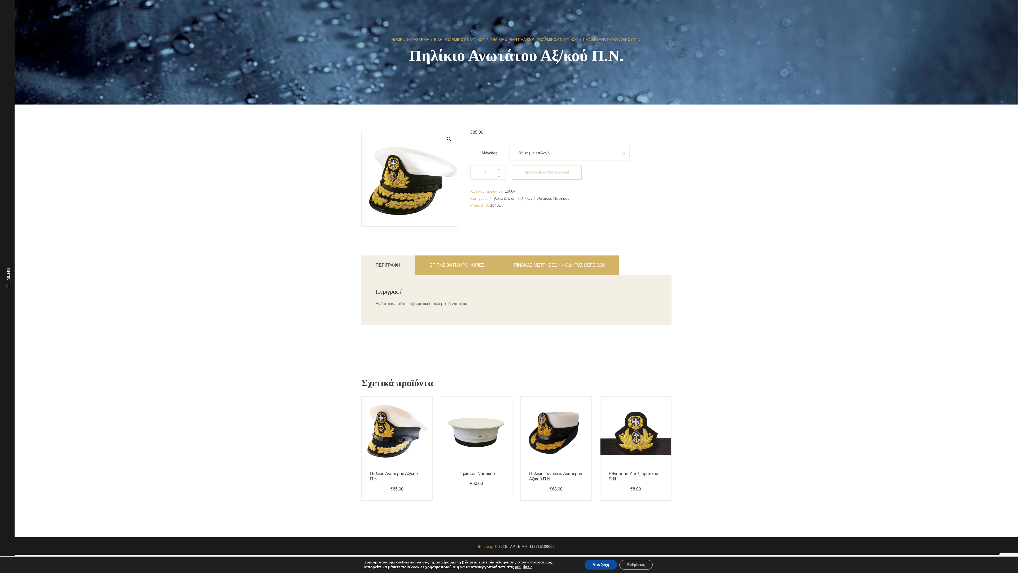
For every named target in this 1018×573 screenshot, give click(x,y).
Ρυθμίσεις (636, 564)
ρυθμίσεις (523, 567)
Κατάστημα (418, 39)
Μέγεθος (490, 153)
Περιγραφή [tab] (388, 265)
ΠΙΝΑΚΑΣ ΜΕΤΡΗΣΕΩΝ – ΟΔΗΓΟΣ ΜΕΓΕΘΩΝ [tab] (559, 265)
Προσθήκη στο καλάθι (546, 173)
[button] (449, 139)
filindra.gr (486, 546)
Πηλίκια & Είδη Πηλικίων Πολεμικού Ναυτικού (534, 39)
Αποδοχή (601, 564)
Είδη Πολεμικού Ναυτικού (459, 39)
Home (396, 39)
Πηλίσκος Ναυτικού (476, 473)
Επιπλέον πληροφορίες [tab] (457, 265)
